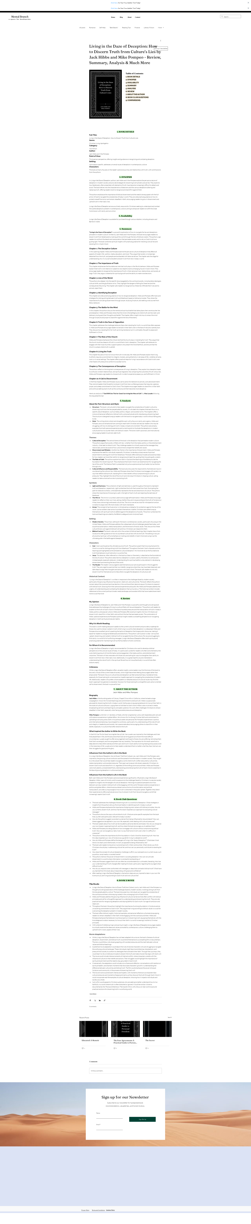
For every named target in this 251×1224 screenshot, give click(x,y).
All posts (82, 28)
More (160, 28)
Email (98, 1124)
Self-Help (102, 28)
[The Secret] (157, 1029)
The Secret (150, 1040)
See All (170, 1017)
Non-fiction (93, 994)
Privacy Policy (85, 1210)
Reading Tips (126, 28)
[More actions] (160, 40)
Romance (92, 28)
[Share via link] (104, 1000)
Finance (137, 28)
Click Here (114, 3)
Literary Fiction (149, 28)
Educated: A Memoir (90, 1040)
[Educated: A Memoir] (93, 1029)
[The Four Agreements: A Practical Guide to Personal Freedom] (125, 1029)
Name (98, 1113)
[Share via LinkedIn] (100, 1000)
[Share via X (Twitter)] (95, 1000)
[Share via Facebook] (90, 1000)
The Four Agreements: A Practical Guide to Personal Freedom (125, 1041)
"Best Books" (113, 28)
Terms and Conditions (98, 1210)
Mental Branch (19, 16)
